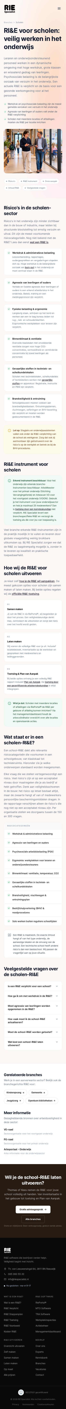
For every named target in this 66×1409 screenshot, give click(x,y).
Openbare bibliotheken (40, 1100)
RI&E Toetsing (11, 1320)
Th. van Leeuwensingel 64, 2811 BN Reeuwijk (32, 1268)
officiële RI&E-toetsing (25, 593)
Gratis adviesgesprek (31, 1209)
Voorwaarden (28, 1404)
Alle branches (33, 1219)
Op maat (8, 1369)
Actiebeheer (42, 1325)
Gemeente (36, 1092)
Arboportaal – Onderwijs (17, 1149)
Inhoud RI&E (13, 188)
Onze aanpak (51, 181)
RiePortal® (41, 1302)
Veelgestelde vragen (36, 188)
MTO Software (43, 1308)
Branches (8, 22)
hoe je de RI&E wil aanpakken (37, 581)
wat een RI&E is (39, 242)
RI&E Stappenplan (13, 1314)
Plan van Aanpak (32, 682)
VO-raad (8, 1129)
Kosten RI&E (10, 1331)
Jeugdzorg (12, 1100)
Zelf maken (10, 1351)
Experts (40, 1351)
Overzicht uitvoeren (14, 1346)
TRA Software (43, 1314)
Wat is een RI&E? (12, 1302)
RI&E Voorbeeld (12, 1325)
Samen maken (11, 1357)
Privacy (15, 1404)
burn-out (29, 267)
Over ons (40, 1346)
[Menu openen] (59, 8)
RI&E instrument (30, 181)
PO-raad (8, 1139)
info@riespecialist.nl (18, 1279)
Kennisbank (42, 1357)
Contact (40, 1374)
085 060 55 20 (16, 1274)
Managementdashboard (48, 1331)
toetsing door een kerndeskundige (33, 509)
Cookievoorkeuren (45, 1404)
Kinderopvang (14, 1092)
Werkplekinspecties (46, 1320)
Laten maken (10, 1363)
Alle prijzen (9, 1374)
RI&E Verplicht (11, 1308)
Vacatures (41, 1369)
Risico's (11, 181)
